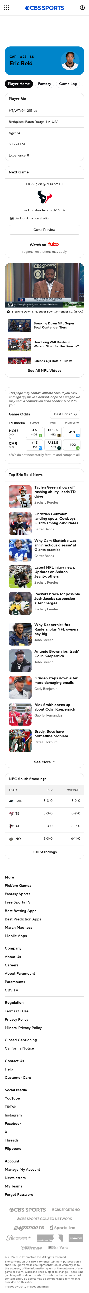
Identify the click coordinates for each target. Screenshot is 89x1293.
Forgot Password (19, 1194)
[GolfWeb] (58, 1247)
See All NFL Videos (44, 370)
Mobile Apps (16, 936)
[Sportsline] (62, 1227)
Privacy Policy (16, 1019)
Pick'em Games (18, 885)
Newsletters (15, 1178)
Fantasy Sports (17, 894)
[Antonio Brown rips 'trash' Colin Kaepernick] (20, 660)
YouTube (12, 1098)
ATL (18, 826)
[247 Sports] (29, 1227)
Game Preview (44, 230)
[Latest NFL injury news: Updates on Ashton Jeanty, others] (20, 576)
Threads (12, 1140)
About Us (13, 957)
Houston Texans (40, 210)
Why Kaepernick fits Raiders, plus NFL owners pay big (56, 629)
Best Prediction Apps (23, 919)
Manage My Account (22, 1169)
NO (18, 839)
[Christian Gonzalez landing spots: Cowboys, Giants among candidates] (20, 523)
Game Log (68, 83)
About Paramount (20, 973)
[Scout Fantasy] (32, 1247)
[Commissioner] (50, 1236)
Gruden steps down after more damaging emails (56, 680)
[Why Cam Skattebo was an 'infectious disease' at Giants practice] (20, 550)
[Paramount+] (18, 1237)
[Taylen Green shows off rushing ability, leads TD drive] (20, 496)
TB (17, 814)
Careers (11, 965)
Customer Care (18, 1077)
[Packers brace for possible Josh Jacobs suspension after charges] (20, 603)
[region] (44, 285)
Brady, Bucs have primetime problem (51, 733)
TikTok (10, 1107)
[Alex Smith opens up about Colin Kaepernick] (20, 714)
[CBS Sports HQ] (66, 1209)
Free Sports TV (18, 902)
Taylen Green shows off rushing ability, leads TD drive (55, 492)
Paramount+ (15, 982)
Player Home (19, 83)
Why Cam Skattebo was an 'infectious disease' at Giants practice (55, 545)
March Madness (18, 927)
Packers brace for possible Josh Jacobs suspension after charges (57, 599)
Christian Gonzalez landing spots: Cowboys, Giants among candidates (56, 518)
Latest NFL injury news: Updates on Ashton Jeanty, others (54, 572)
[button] (6, 7)
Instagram (13, 1115)
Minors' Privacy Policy (23, 1027)
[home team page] (44, 197)
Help (9, 1069)
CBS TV (11, 990)
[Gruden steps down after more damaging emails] (20, 687)
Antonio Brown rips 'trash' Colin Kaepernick (56, 653)
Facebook (13, 1123)
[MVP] (76, 1236)
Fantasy (44, 83)
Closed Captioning (21, 1040)
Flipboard (13, 1148)
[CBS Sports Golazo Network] (44, 1218)
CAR (19, 801)
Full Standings (45, 852)
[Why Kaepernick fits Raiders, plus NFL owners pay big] (20, 634)
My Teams (13, 1186)
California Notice (19, 1048)
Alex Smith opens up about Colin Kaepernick (54, 707)
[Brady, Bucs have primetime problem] (20, 740)
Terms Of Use (16, 1011)
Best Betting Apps (20, 911)
